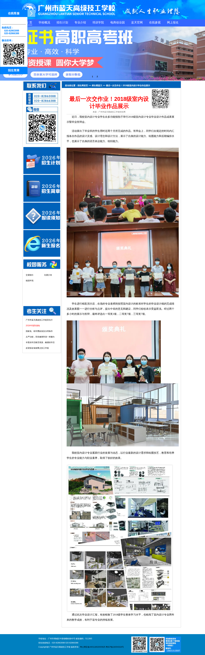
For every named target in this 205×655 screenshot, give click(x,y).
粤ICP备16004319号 (115, 647)
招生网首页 (83, 85)
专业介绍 (80, 22)
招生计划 (62, 22)
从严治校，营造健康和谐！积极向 (40, 337)
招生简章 (14, 70)
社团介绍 (48, 275)
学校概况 (44, 22)
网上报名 (173, 22)
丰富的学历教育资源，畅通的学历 (40, 342)
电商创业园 (117, 22)
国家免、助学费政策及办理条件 (39, 331)
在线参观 (155, 22)
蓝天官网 (137, 22)
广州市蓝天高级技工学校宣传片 (39, 320)
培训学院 (98, 22)
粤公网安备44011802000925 (92, 647)
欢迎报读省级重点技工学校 (37, 348)
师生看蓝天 (97, 85)
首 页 (29, 22)
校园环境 (29, 280)
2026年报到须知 (33, 325)
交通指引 (29, 275)
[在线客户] (31, 13)
